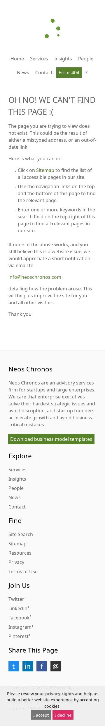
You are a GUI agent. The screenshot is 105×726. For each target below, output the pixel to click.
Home (17, 58)
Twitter (16, 599)
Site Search (20, 534)
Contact (43, 72)
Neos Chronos (24, 383)
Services (39, 58)
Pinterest (18, 636)
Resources (20, 553)
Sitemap (45, 170)
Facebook (19, 617)
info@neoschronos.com (34, 277)
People (85, 58)
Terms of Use (23, 571)
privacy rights (59, 693)
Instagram (20, 627)
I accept (41, 715)
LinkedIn (17, 608)
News (23, 72)
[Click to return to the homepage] (52, 28)
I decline (63, 715)
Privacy (16, 562)
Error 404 (69, 72)
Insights (63, 58)
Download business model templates (51, 439)
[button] (13, 666)
